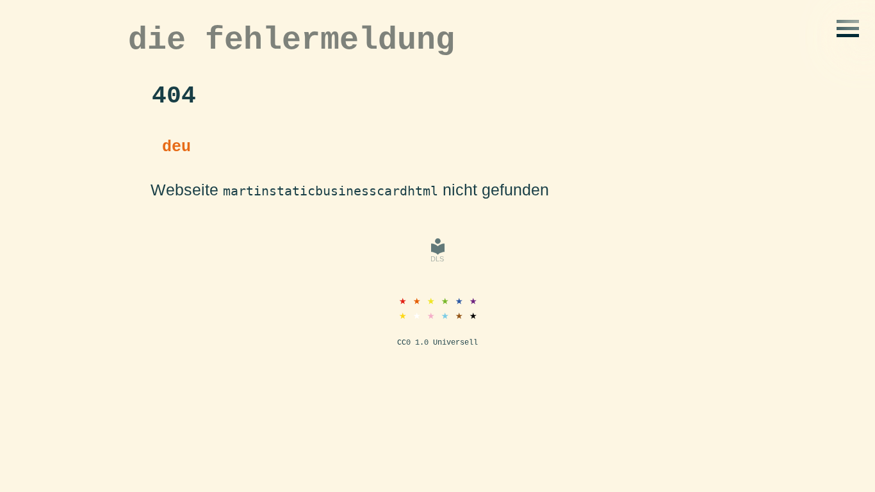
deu (176, 147)
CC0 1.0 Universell (437, 342)
